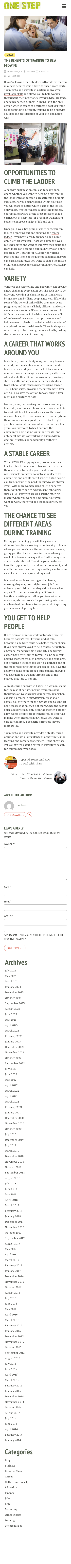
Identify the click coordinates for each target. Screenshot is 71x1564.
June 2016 (11, 1303)
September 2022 (15, 1063)
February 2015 (13, 1385)
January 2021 (13, 1112)
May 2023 (11, 1019)
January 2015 (13, 1391)
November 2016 (14, 1282)
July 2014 (10, 1418)
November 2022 (14, 1052)
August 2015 (12, 1358)
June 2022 (11, 1074)
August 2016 (12, 1292)
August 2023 (12, 1009)
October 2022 (13, 1058)
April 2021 (11, 1096)
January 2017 (13, 1271)
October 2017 (13, 1232)
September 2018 (15, 1172)
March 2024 (12, 981)
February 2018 (13, 1211)
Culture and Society (17, 1482)
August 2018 (12, 1178)
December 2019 (14, 1140)
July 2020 (10, 1134)
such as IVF (11, 494)
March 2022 (12, 1090)
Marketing (11, 1509)
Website (8, 916)
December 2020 (14, 1118)
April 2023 (11, 1025)
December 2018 (14, 1156)
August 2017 (12, 1243)
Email (7, 901)
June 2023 (11, 1014)
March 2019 (12, 1150)
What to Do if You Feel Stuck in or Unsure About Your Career (31, 776)
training (10, 1520)
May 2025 (11, 976)
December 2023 (14, 992)
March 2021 (12, 1101)
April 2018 (11, 1200)
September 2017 (15, 1238)
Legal (8, 1504)
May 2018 (11, 1194)
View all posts (17, 814)
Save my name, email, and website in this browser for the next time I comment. (34, 937)
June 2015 (11, 1369)
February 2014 (13, 1434)
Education (11, 1487)
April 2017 (11, 1254)
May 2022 (11, 1079)
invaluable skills (13, 94)
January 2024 (13, 987)
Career (10, 54)
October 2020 (13, 1129)
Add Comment (14, 75)
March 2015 (12, 1380)
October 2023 (13, 998)
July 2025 (10, 970)
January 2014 (13, 1440)
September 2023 (15, 1003)
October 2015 (13, 1347)
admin (32, 71)
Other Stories (13, 1515)
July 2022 (10, 1069)
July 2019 (10, 1145)
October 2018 (13, 1167)
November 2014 (14, 1402)
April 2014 (11, 1429)
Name (7, 886)
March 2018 (12, 1205)
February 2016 (13, 1325)
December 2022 (14, 1047)
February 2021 (13, 1107)
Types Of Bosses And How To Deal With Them (34, 761)
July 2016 (10, 1298)
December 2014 (14, 1396)
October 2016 (13, 1287)
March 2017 (12, 1260)
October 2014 (13, 1407)
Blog (7, 1460)
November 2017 (14, 1227)
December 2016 (14, 1276)
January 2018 (13, 1216)
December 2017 (14, 1221)
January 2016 (13, 1331)
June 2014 (11, 1424)
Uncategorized (13, 1525)
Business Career (14, 1471)
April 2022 (11, 1085)
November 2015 (14, 1342)
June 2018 (11, 1189)
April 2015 (11, 1374)
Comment (9, 844)
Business (10, 1465)
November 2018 (14, 1161)
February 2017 (13, 1265)
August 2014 (12, 1413)
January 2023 (13, 1041)
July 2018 (10, 1183)
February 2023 (13, 1036)
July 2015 (10, 1363)
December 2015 (14, 1336)
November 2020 (14, 1123)
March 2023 (12, 1030)
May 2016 (11, 1309)
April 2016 (11, 1314)
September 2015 (15, 1353)
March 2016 (12, 1320)
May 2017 (11, 1249)
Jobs (7, 1498)
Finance (9, 1493)
